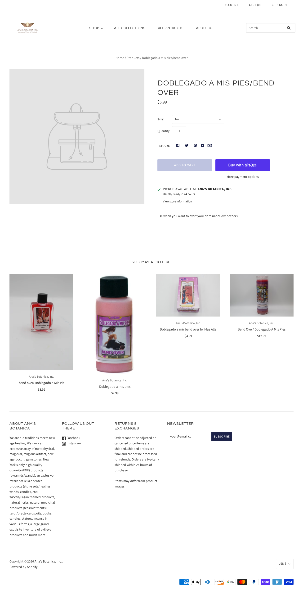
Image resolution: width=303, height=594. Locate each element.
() (255, 5)
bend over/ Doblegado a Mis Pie (41, 382)
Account (231, 5)
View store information (177, 201)
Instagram (73, 443)
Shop (94, 28)
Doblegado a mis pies (114, 386)
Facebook (73, 438)
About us (205, 28)
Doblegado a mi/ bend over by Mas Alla (188, 329)
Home (120, 58)
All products (171, 28)
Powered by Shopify (23, 567)
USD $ (282, 564)
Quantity (163, 131)
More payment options (243, 176)
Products (133, 58)
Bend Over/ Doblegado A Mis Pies (261, 329)
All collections (130, 28)
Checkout (279, 5)
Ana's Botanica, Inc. (41, 377)
